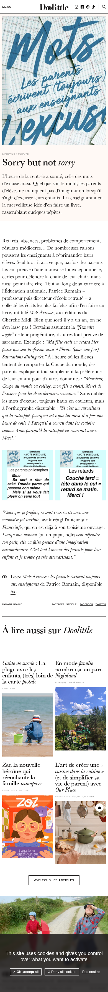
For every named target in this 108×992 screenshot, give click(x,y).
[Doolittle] (54, 7)
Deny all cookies (63, 972)
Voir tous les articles (54, 880)
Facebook (82, 7)
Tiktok (93, 7)
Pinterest (87, 7)
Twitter (101, 604)
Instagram (76, 7)
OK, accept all (27, 972)
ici (13, 591)
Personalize (91, 972)
